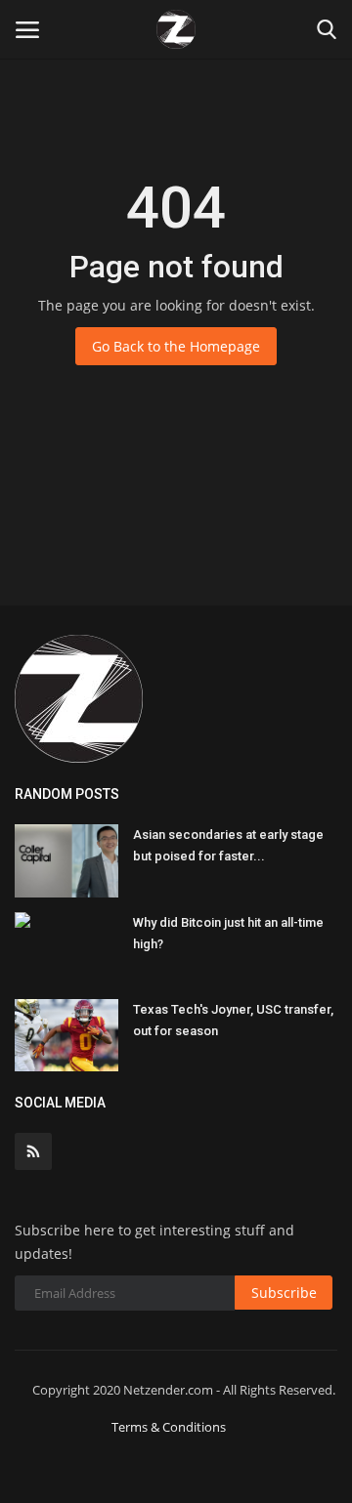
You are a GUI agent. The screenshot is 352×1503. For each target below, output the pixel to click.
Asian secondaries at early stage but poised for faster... (228, 845)
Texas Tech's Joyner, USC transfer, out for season (233, 1020)
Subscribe (284, 1292)
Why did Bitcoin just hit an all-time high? (228, 933)
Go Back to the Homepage (176, 346)
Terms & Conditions (168, 1427)
